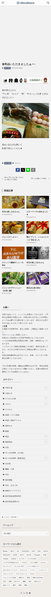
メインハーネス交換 (9, 577)
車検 (20, 585)
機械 (24, 581)
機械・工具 (9, 469)
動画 (7, 431)
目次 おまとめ (11, 485)
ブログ (8, 404)
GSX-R (45, 551)
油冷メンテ (6, 585)
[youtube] (30, 593)
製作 (14, 585)
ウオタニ (25, 562)
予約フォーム (7, 335)
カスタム (43, 562)
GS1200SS (25, 551)
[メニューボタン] (3, 3)
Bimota (5, 551)
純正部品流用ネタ (12, 501)
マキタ (32, 574)
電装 (25, 585)
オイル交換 (34, 562)
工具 (4, 581)
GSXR (15, 555)
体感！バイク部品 (12, 415)
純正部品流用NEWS (13, 496)
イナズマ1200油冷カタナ (11, 562)
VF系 (44, 555)
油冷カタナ (37, 581)
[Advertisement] (25, 32)
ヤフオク (8, 409)
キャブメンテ (7, 566)
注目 (7, 474)
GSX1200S (6, 555)
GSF (33, 551)
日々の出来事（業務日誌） (16, 458)
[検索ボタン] (48, 3)
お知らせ (8, 393)
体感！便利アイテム (13, 420)
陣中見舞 (7, 68)
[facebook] (21, 593)
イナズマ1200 (31, 559)
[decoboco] (25, 3)
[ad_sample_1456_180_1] (25, 82)
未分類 (8, 464)
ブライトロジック (21, 574)
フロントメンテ (8, 574)
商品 (7, 436)
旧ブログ (18, 163)
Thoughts (37, 555)
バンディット (43, 570)
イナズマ (21, 559)
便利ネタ (8, 426)
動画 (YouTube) (38, 577)
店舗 (10, 581)
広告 (7, 447)
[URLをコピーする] (33, 170)
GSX (39, 551)
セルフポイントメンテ (10, 570)
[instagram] (27, 593)
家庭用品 (8, 442)
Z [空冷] (13, 559)
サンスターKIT (19, 566)
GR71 (12, 551)
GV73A (29, 555)
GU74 (22, 555)
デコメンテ (23, 570)
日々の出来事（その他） (15, 453)
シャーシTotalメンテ (32, 566)
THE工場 (8, 388)
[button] (18, 170)
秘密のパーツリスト (13, 491)
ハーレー (33, 570)
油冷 (30, 581)
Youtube (5, 559)
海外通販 (8, 480)
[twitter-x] (24, 593)
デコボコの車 (10, 399)
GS (18, 551)
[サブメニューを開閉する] (46, 388)
